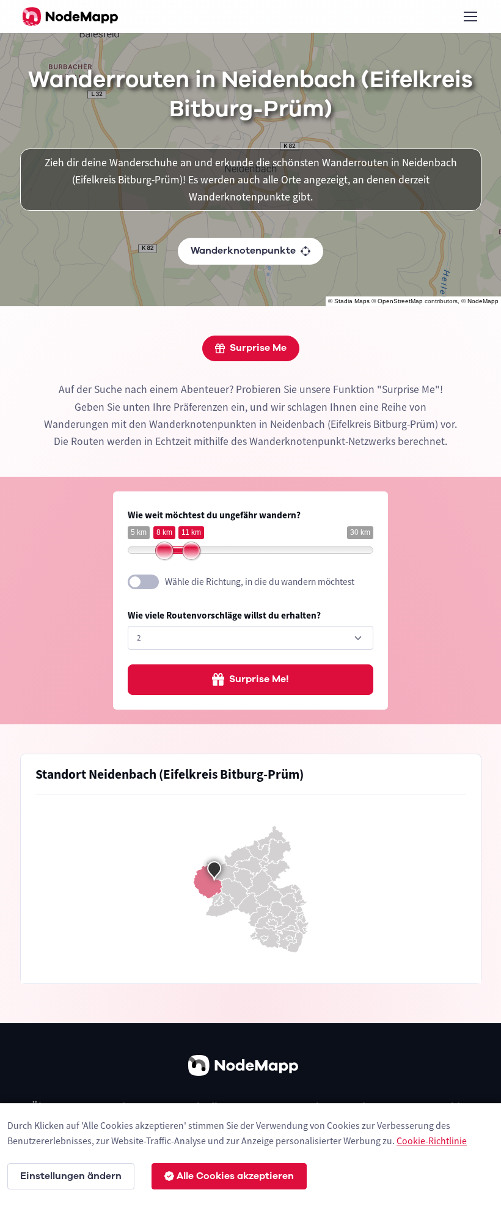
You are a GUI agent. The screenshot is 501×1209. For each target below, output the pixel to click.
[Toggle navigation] (470, 17)
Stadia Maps (352, 301)
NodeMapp (483, 301)
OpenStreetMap (400, 301)
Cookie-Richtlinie (432, 1140)
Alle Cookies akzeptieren (235, 1176)
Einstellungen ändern (71, 1176)
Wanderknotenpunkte (243, 250)
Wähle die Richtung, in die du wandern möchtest (259, 581)
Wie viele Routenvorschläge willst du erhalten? (224, 615)
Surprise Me (258, 348)
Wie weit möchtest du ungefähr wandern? (214, 515)
